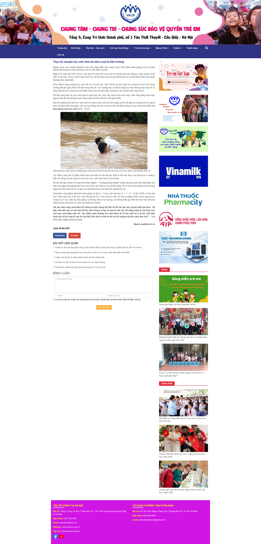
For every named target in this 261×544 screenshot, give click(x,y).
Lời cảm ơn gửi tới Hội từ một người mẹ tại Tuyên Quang (80, 262)
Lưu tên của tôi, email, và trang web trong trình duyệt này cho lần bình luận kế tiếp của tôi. (98, 299)
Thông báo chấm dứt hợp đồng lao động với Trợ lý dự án (80, 267)
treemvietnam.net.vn (70, 531)
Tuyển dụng (192, 48)
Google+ (75, 235)
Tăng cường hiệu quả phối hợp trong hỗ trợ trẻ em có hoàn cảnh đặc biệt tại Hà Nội (92, 252)
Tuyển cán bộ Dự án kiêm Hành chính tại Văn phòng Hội (79, 257)
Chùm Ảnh (167, 383)
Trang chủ (62, 48)
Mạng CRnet (162, 48)
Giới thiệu (76, 48)
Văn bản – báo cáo (95, 48)
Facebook (60, 235)
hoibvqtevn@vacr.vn (68, 522)
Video (164, 269)
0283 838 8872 (149, 515)
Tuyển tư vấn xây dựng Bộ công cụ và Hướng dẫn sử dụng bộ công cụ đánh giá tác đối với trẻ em (98, 247)
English (177, 48)
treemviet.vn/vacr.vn (71, 527)
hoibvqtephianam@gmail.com (152, 520)
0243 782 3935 (70, 518)
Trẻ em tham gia (142, 48)
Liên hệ (60, 55)
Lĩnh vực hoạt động (119, 48)
